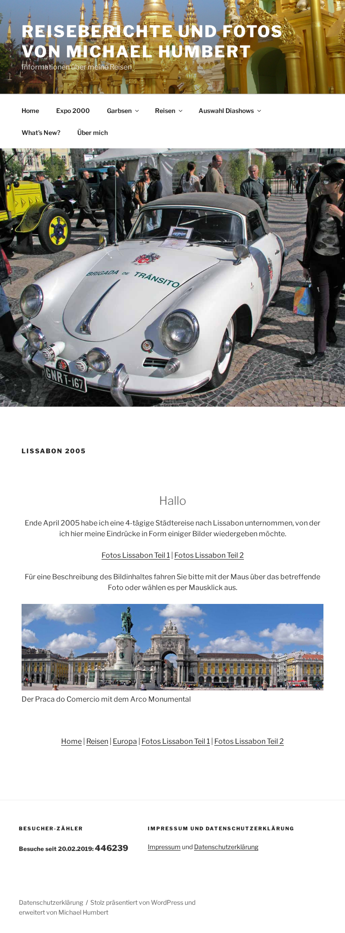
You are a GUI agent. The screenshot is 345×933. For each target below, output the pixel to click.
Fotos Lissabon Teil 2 (209, 555)
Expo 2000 (73, 110)
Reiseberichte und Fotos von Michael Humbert (152, 41)
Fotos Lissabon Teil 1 (136, 555)
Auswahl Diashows (226, 110)
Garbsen (119, 110)
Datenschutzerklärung (226, 847)
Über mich (92, 132)
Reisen (165, 110)
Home (30, 110)
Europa (125, 741)
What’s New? (41, 132)
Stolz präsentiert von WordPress (137, 902)
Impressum (164, 847)
